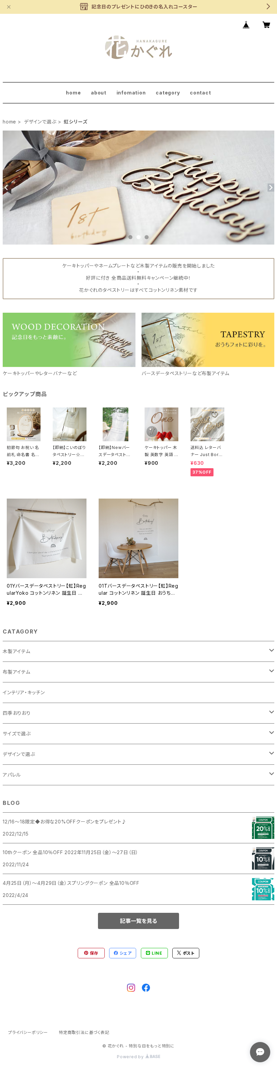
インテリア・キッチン (24, 692)
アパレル (12, 775)
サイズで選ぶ (17, 733)
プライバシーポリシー (28, 1032)
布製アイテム (16, 672)
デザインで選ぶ (40, 121)
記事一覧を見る (138, 921)
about (98, 92)
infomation (131, 92)
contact (200, 92)
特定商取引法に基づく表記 (84, 1032)
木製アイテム (16, 651)
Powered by (131, 1056)
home (73, 92)
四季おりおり (17, 713)
